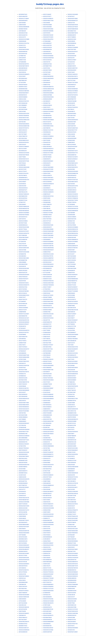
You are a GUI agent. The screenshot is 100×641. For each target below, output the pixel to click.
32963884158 (22, 584)
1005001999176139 (48, 609)
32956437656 (46, 510)
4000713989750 (47, 204)
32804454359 (22, 185)
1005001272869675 (24, 146)
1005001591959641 (48, 161)
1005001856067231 (72, 20)
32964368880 (22, 262)
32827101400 (70, 117)
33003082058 (47, 51)
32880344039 (22, 477)
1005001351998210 (48, 18)
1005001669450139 (24, 208)
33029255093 (71, 86)
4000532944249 (47, 274)
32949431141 (46, 442)
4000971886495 (71, 435)
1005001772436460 (72, 291)
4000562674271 (23, 190)
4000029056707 (47, 227)
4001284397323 (23, 216)
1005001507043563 (48, 318)
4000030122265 (23, 378)
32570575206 (46, 72)
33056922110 (22, 373)
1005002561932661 (48, 266)
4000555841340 (71, 218)
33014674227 (71, 16)
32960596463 (71, 293)
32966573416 (22, 59)
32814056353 (22, 491)
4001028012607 (47, 611)
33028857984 (46, 437)
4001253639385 (47, 26)
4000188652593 (23, 196)
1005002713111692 (48, 212)
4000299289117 (47, 551)
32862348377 (71, 316)
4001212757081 (47, 328)
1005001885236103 (72, 181)
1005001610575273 (24, 159)
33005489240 (71, 311)
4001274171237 (47, 221)
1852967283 (46, 427)
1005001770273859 (72, 82)
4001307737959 (23, 555)
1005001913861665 (48, 150)
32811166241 (70, 109)
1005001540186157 (72, 287)
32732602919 (22, 241)
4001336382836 (23, 396)
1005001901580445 (24, 210)
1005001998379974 (24, 404)
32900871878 (71, 272)
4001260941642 (23, 78)
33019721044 (46, 526)
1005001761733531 (48, 580)
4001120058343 (47, 276)
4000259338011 (71, 621)
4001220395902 (47, 181)
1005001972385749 (48, 245)
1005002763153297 (24, 526)
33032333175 (22, 37)
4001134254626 (71, 256)
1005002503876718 (24, 530)
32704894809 (22, 62)
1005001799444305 (72, 371)
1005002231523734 (24, 43)
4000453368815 (71, 216)
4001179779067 (23, 134)
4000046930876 (23, 20)
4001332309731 (71, 299)
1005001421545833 (72, 301)
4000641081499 (71, 237)
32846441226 (46, 200)
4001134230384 (23, 603)
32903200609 (71, 124)
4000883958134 (71, 570)
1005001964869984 (72, 78)
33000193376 (46, 501)
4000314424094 (47, 316)
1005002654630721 (48, 148)
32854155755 (46, 62)
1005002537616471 (24, 324)
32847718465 (22, 157)
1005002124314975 (72, 157)
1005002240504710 (24, 233)
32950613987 (71, 249)
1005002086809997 (48, 621)
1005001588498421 (72, 450)
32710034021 (22, 328)
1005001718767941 (48, 378)
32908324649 (71, 148)
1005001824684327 (24, 549)
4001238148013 (71, 481)
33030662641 (71, 262)
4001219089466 (71, 97)
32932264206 (71, 369)
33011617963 (46, 448)
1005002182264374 (48, 603)
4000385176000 (47, 70)
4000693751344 (23, 200)
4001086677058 (47, 66)
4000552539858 (23, 221)
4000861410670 (71, 66)
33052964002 (47, 623)
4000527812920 (23, 270)
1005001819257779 (72, 152)
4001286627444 (71, 31)
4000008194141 (23, 95)
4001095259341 (47, 262)
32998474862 (71, 305)
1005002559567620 (48, 57)
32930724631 (71, 72)
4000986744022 (23, 473)
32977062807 (71, 537)
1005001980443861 (24, 524)
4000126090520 (23, 394)
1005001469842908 (24, 357)
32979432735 (46, 594)
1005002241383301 (24, 444)
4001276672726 (71, 411)
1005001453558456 (48, 524)
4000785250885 (47, 24)
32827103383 (46, 140)
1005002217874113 (72, 92)
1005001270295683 (24, 212)
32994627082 (46, 311)
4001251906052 (47, 406)
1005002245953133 (48, 260)
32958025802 (71, 140)
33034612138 (71, 630)
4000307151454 (47, 361)
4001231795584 (23, 572)
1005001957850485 (48, 291)
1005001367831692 (48, 29)
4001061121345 (47, 340)
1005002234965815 (48, 192)
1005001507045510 (72, 95)
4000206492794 (71, 559)
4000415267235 (23, 272)
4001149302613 (47, 404)
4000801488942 (23, 466)
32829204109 (71, 475)
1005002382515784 (72, 347)
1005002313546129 (72, 194)
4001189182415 (23, 150)
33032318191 (22, 76)
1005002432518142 (72, 504)
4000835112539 (47, 278)
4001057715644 (23, 229)
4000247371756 (71, 326)
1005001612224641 (48, 506)
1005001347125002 (48, 295)
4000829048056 (23, 483)
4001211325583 (23, 289)
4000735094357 (23, 450)
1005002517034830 (48, 111)
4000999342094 (71, 590)
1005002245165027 (72, 235)
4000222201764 (71, 188)
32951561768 (22, 413)
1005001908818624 (48, 584)
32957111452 (70, 359)
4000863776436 (47, 384)
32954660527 (46, 390)
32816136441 (46, 80)
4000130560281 (71, 462)
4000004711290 (71, 543)
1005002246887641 (48, 258)
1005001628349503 (24, 124)
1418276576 (46, 435)
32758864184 (71, 382)
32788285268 (22, 427)
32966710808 (46, 481)
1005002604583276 (72, 208)
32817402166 (22, 121)
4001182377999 (23, 369)
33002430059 (71, 134)
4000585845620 (23, 454)
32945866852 (47, 530)
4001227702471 (23, 171)
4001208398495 (47, 596)
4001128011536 (71, 115)
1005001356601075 (48, 504)
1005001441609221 (72, 159)
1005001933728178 (24, 371)
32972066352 (22, 568)
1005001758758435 (48, 190)
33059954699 (71, 214)
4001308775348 (71, 495)
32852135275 (46, 565)
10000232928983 (23, 307)
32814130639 (46, 144)
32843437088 (22, 249)
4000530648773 (23, 470)
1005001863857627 (24, 499)
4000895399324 (71, 190)
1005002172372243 (48, 588)
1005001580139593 (72, 367)
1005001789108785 (72, 555)
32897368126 (46, 208)
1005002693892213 (72, 419)
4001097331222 (71, 423)
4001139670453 (71, 499)
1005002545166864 (72, 227)
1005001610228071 (72, 487)
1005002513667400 (24, 90)
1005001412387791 (24, 388)
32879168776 (46, 206)
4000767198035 (71, 522)
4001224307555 (47, 45)
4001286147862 (47, 347)
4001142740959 (71, 144)
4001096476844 (47, 617)
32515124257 (70, 254)
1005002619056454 (72, 415)
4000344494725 (23, 35)
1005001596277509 (48, 20)
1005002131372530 (72, 609)
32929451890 (71, 169)
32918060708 (22, 254)
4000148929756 (71, 322)
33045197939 (22, 280)
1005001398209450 (48, 78)
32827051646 (71, 183)
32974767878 (46, 33)
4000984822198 (23, 433)
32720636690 (71, 204)
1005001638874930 (72, 574)
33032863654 (22, 256)
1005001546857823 (72, 128)
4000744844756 (23, 336)
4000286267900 (23, 264)
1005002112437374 (48, 130)
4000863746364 (23, 29)
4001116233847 (23, 619)
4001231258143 (23, 293)
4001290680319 (47, 559)
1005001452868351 (48, 475)
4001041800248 (23, 303)
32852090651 (22, 204)
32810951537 (46, 487)
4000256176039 (23, 462)
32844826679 (71, 270)
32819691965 (22, 165)
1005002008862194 (72, 173)
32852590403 (47, 355)
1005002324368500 (24, 435)
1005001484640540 (72, 473)
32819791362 (46, 68)
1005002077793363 (48, 578)
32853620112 (22, 363)
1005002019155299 (24, 452)
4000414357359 (47, 419)
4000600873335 (23, 460)
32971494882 (22, 535)
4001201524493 (23, 537)
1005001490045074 (72, 196)
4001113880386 (23, 235)
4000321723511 (23, 309)
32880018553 (46, 409)
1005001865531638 (48, 126)
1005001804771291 (24, 431)
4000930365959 (47, 138)
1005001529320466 (24, 252)
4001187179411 (71, 105)
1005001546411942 (48, 301)
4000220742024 (47, 47)
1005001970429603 (72, 553)
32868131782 (46, 84)
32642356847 (22, 181)
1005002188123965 (24, 258)
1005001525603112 (24, 570)
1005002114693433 (24, 194)
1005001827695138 (72, 568)
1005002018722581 (72, 528)
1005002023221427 (24, 318)
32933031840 (71, 53)
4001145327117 (71, 388)
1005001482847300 (48, 421)
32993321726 (71, 22)
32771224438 (46, 272)
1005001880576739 (24, 382)
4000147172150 (47, 568)
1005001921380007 (48, 543)
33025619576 (22, 266)
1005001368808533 (72, 239)
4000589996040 (47, 537)
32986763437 (46, 194)
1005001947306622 (24, 576)
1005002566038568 (72, 466)
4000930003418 (23, 541)
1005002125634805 (72, 14)
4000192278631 (47, 375)
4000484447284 (23, 33)
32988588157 (71, 470)
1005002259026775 (24, 285)
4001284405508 (71, 55)
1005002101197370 (24, 332)
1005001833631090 (24, 268)
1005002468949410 (72, 210)
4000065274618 (47, 214)
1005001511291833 (24, 590)
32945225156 (22, 574)
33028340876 (71, 103)
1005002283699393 (24, 630)
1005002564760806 (72, 334)
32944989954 (47, 479)
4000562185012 (47, 493)
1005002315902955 (72, 491)
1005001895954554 (72, 233)
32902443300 (71, 497)
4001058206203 (71, 582)
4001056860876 (47, 576)
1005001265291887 (72, 518)
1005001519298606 (48, 241)
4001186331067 (71, 392)
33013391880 (71, 365)
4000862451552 (23, 623)
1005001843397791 (24, 64)
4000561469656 (23, 97)
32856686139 (71, 328)
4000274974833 (47, 146)
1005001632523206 (48, 254)
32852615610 (71, 547)
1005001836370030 (72, 24)
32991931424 (22, 578)
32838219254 (71, 45)
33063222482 (22, 99)
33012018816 (46, 22)
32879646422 (71, 437)
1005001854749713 (72, 76)
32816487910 (46, 555)
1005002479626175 (72, 510)
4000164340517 (23, 132)
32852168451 (22, 528)
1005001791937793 (72, 623)
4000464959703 (47, 53)
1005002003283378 (24, 479)
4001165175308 (23, 223)
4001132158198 (23, 543)
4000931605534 (71, 177)
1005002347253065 (48, 601)
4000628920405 (47, 415)
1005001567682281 (48, 243)
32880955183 (46, 185)
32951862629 (22, 31)
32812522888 (71, 295)
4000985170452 (23, 625)
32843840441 (46, 82)
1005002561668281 (72, 572)
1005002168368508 (24, 26)
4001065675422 (23, 14)
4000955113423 (23, 86)
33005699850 (47, 239)
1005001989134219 (72, 163)
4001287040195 (23, 609)
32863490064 (22, 599)
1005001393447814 (48, 39)
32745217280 (46, 470)
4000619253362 (71, 39)
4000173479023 (23, 347)
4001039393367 (71, 444)
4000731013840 (23, 245)
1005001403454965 (24, 594)
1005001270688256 (72, 198)
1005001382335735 (24, 497)
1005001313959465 (48, 303)
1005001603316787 (48, 627)
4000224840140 (71, 539)
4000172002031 (23, 384)
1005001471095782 (72, 247)
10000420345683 (72, 599)
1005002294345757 (24, 349)
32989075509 (22, 342)
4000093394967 (71, 378)
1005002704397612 (72, 107)
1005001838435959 (48, 97)
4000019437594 (23, 287)
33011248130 (70, 427)
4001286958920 (71, 252)
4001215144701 (47, 121)
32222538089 (22, 107)
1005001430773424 (24, 439)
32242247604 (71, 330)
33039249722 (22, 326)
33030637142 (46, 103)
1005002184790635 (48, 433)
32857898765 (46, 128)
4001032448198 (23, 512)
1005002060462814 (72, 119)
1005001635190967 (48, 388)
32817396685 (22, 419)
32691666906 (71, 468)
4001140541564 (23, 138)
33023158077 (71, 318)
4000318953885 (47, 561)
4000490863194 (47, 49)
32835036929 (71, 41)
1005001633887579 (48, 86)
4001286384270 (71, 355)
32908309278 (46, 159)
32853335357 (22, 144)
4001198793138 (47, 495)
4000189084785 (23, 316)
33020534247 (71, 506)
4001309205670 (23, 522)
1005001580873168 (48, 369)
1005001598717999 (24, 402)
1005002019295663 (72, 627)
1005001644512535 (48, 545)
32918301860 (46, 462)
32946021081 (71, 524)
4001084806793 (47, 268)
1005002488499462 (48, 247)
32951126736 (22, 218)
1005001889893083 (72, 278)
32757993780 (22, 425)
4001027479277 (47, 16)
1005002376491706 (24, 365)
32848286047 (46, 386)
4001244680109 (23, 239)
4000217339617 (47, 287)
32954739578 (46, 532)
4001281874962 (47, 613)
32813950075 (46, 101)
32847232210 (71, 342)
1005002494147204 (48, 196)
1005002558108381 (48, 55)
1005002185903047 (24, 545)
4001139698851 (23, 105)
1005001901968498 (48, 396)
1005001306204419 (72, 611)
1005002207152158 (72, 477)
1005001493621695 (72, 530)
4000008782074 (47, 607)
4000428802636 (47, 439)
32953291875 (22, 57)
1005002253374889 (24, 39)
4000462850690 (71, 138)
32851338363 (46, 557)
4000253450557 (47, 497)
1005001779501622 (24, 448)
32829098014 (46, 188)
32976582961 (71, 535)
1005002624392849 (24, 429)
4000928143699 (71, 446)
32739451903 (46, 289)
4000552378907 (71, 59)
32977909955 (71, 324)
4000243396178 (47, 175)
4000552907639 (47, 632)
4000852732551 (71, 514)
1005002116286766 (24, 115)
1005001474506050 (48, 586)
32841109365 (22, 22)
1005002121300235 (48, 359)
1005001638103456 (24, 557)
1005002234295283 (72, 557)
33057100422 (22, 163)
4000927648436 (47, 466)
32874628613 (46, 165)
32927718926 (46, 330)
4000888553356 (71, 413)
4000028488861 (71, 380)
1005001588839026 (72, 29)
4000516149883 (71, 336)
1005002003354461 (24, 274)
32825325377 (71, 596)
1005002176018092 (72, 338)
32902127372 (71, 64)
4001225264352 (47, 59)
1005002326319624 (72, 357)
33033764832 (46, 535)
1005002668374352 (24, 295)
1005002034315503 (48, 179)
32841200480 (46, 489)
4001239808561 (47, 367)
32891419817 (70, 433)
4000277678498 (71, 283)
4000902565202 (71, 615)
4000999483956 (71, 580)
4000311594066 (47, 413)
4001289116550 (71, 384)
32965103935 (22, 24)
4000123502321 (23, 130)
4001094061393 (47, 625)
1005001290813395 (24, 247)
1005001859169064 (72, 541)
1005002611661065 (24, 291)
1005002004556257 (48, 249)
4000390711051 (71, 551)
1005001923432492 (48, 313)
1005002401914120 (24, 142)
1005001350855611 (72, 274)
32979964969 (71, 266)
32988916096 (22, 311)
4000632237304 (71, 460)
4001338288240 (71, 340)
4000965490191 (71, 35)
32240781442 (46, 392)
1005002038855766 (24, 126)
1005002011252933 (72, 303)
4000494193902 (71, 113)
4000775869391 (23, 592)
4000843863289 (47, 520)
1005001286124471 (48, 233)
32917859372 (22, 493)
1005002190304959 (24, 532)
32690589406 (22, 41)
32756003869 (46, 41)
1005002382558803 (48, 119)
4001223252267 (71, 485)
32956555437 (22, 495)
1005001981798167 (24, 237)
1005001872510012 (24, 283)
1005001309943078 (72, 409)
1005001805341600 (24, 49)
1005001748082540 (24, 206)
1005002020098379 (48, 183)
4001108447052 (47, 468)
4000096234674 (23, 539)
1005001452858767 (72, 349)
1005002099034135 (72, 229)
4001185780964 (47, 157)
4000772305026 (23, 504)
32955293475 (46, 163)
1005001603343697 (24, 553)
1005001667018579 (24, 66)
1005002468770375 (72, 565)
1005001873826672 (24, 613)
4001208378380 (23, 109)
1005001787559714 (24, 128)
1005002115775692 (48, 152)
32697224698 (71, 136)
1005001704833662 (48, 235)
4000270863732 (23, 136)
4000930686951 (71, 192)
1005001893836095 (24, 390)
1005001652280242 (72, 493)
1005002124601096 (72, 613)
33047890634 (46, 417)
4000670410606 (71, 479)
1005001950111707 (72, 130)
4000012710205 (47, 155)
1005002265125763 (72, 185)
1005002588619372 (72, 561)
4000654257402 (47, 64)
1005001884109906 (48, 229)
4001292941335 (23, 53)
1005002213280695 (72, 47)
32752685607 (22, 301)
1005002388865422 (48, 485)
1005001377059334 (48, 572)
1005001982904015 (48, 516)
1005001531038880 (72, 241)
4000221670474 (23, 586)
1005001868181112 (72, 280)
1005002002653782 (24, 464)
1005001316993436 (24, 596)
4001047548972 (71, 258)
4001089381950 (47, 115)
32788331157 (22, 202)
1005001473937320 (72, 179)
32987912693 (46, 198)
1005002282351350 (24, 113)
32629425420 (22, 305)
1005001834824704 (24, 179)
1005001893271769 (72, 398)
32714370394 (22, 82)
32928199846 (22, 386)
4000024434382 (23, 508)
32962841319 (46, 553)
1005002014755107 (24, 231)
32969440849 (71, 243)
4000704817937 (71, 126)
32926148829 (22, 518)
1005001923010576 (72, 289)
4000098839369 (23, 582)
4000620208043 (47, 105)
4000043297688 (47, 95)
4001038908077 (71, 332)
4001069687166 (23, 260)
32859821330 (71, 221)
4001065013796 (71, 425)
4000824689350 (71, 578)
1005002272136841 (24, 18)
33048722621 (46, 563)
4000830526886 (71, 421)
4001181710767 (22, 169)
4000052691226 (47, 444)
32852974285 (71, 464)
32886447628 (46, 252)
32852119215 (22, 344)
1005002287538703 (48, 431)
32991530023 (46, 460)
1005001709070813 (48, 177)
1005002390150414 (72, 563)
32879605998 (46, 353)
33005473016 (46, 173)
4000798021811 (23, 80)
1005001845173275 (72, 150)
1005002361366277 (48, 491)
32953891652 (22, 338)
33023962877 (71, 351)
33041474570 (71, 456)
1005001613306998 (48, 31)
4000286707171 (71, 406)
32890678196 (71, 588)
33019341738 (70, 394)
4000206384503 (71, 175)
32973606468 (46, 425)
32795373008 (22, 359)
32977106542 (46, 338)
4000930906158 (23, 51)
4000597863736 (71, 165)
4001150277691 (47, 342)
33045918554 (22, 183)
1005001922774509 (72, 200)
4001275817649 (47, 218)
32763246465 (22, 601)
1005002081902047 (24, 423)
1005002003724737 (24, 510)
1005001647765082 (24, 214)
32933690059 (22, 353)
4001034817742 (23, 481)
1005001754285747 (48, 452)
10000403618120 (23, 188)
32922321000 (71, 489)
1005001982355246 (72, 309)
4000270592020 (23, 276)
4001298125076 (71, 307)
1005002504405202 (24, 559)
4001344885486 (71, 501)
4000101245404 (71, 592)
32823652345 (22, 605)
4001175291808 (71, 264)
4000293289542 (47, 363)
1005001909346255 (48, 264)
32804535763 (46, 547)
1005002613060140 (24, 607)
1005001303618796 (72, 454)
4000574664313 (23, 617)
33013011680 (22, 468)
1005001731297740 (48, 237)
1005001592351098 (24, 227)
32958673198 (46, 450)
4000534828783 (23, 16)
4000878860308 (71, 586)
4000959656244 (23, 225)
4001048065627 (47, 43)
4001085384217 (47, 216)
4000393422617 (23, 70)
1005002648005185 (48, 429)
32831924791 (70, 57)
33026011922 (22, 367)
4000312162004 (71, 260)
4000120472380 (71, 526)
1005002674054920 (72, 171)
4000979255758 (23, 514)
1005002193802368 (48, 231)
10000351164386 (71, 101)
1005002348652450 (24, 119)
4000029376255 (71, 132)
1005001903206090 (48, 92)
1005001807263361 (48, 35)
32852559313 (22, 400)
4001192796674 (23, 175)
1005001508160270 (48, 615)
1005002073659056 (48, 285)
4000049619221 (71, 84)
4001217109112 (22, 340)
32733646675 (71, 458)
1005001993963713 (48, 454)
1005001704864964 (72, 584)
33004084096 (71, 161)
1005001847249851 (72, 632)
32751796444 (46, 357)
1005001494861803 (72, 88)
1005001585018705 (72, 167)
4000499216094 (47, 210)
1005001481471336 (24, 117)
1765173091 (70, 344)
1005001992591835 (48, 171)
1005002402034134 (48, 464)
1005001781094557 (72, 320)
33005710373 (46, 107)
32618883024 (22, 375)
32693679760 (22, 47)
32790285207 (22, 351)
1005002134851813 (72, 74)
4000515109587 (47, 549)
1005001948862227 (48, 456)
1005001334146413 (48, 570)
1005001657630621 (24, 487)
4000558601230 (71, 605)
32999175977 (22, 297)
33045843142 (46, 113)
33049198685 (22, 334)
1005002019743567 (48, 574)
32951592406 (46, 473)
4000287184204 (23, 84)
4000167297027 (71, 375)
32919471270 (22, 45)
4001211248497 (47, 14)
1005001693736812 (24, 456)
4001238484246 (23, 103)
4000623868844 (23, 417)
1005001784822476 (72, 516)
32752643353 (71, 62)
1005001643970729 (24, 320)
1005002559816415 (72, 576)
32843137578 (46, 528)
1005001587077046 (24, 161)
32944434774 (46, 458)
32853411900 (22, 111)
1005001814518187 (72, 146)
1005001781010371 (23, 278)
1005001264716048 (24, 155)
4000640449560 (47, 99)
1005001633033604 (48, 380)
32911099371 (46, 371)
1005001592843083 (48, 590)
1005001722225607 (24, 313)
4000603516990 (47, 309)
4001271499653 (71, 37)
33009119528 (46, 293)
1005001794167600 (72, 520)
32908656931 (46, 402)
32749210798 (22, 446)
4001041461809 (47, 351)
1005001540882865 (48, 522)
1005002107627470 (24, 101)
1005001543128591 (72, 361)
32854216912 (22, 580)
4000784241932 (23, 458)
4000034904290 (47, 90)
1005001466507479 (48, 109)
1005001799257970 (24, 361)
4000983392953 (23, 551)
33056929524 (47, 223)
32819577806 (71, 603)
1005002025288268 (24, 547)
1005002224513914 (72, 353)
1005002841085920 (24, 322)
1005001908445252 (24, 398)
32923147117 (22, 489)
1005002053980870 (24, 74)
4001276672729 (47, 270)
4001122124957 (23, 148)
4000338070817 (71, 276)
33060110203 (46, 336)
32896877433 (46, 74)
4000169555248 (71, 439)
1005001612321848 (48, 630)
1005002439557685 (48, 283)
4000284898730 (71, 155)
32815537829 (46, 400)
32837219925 (46, 499)
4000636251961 (71, 121)
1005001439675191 (72, 68)
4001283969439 (23, 632)
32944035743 (46, 142)
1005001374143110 (23, 173)
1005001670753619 (48, 37)
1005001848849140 (72, 373)
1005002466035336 (48, 88)
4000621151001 (71, 452)
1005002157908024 (48, 136)
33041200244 (22, 72)
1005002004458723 (24, 330)
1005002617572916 (48, 169)
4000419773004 (47, 477)
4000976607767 (71, 99)
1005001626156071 (24, 92)
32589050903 (47, 332)
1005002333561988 (24, 501)
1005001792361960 (24, 411)
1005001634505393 (48, 514)
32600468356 (47, 483)
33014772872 (46, 382)
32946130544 (71, 404)
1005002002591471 (72, 51)
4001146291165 (23, 588)
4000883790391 (47, 117)
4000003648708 (47, 619)
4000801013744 (71, 619)
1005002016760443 (72, 431)
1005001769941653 (72, 532)
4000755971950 (71, 49)
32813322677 (22, 392)
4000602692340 (47, 124)
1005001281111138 (48, 349)
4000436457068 (71, 607)
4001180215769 (23, 380)
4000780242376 (23, 192)
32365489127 (46, 539)
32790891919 (46, 592)
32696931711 (46, 518)
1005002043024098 (48, 508)
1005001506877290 (24, 355)
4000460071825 (47, 326)
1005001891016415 (48, 299)
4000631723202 (71, 285)
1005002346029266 (24, 167)
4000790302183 (47, 373)
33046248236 (71, 594)
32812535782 (46, 334)
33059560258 (47, 132)
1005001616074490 (48, 225)
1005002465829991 (48, 365)
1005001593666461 (48, 394)
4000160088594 (71, 43)
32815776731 (70, 429)
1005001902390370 (24, 621)
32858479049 (46, 541)
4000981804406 (23, 88)
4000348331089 (71, 268)
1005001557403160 (48, 599)
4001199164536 (47, 423)
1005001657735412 (24, 520)
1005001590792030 (72, 386)
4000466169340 (23, 68)
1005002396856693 (48, 446)
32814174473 (70, 625)
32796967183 (22, 55)
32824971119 (46, 320)
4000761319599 (71, 417)
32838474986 (71, 402)
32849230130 (71, 508)
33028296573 (71, 111)
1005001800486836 (48, 398)
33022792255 (22, 243)
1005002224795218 (72, 483)
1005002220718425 (72, 26)
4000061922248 (71, 442)
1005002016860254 (72, 231)
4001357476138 (23, 561)
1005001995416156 (72, 363)
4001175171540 (71, 80)
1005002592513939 (24, 506)
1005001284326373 (24, 409)
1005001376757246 (48, 307)
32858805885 (47, 202)
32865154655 (46, 512)
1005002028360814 (24, 563)
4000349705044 (23, 565)
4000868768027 (71, 512)
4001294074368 (23, 415)
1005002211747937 (48, 344)
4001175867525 (23, 485)
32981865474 (22, 615)
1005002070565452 (48, 280)
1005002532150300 (24, 152)
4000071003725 (23, 299)
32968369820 (22, 421)
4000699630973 (23, 177)
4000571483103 (71, 390)
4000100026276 (47, 305)
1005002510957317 (24, 627)
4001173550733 (47, 582)
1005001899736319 (72, 33)
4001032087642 (23, 198)
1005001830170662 (72, 18)
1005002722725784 (72, 206)
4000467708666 (47, 297)
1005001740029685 (48, 167)
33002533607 (46, 134)
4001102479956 (71, 225)
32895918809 (22, 516)
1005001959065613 (24, 406)
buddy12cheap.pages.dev (50, 4)
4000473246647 (71, 313)
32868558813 (71, 142)
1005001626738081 (72, 549)
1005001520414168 (72, 448)
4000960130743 (71, 400)
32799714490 (46, 605)
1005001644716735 (48, 256)
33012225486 (71, 223)
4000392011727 (47, 324)
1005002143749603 (72, 90)
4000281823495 (71, 601)
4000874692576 (47, 322)
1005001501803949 (72, 545)
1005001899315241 (24, 140)
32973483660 (71, 212)
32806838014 (71, 396)
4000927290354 (71, 202)
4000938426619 (71, 70)
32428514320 (22, 475)
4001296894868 (23, 437)
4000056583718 (23, 442)
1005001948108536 (48, 76)
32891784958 (22, 611)
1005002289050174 (72, 245)
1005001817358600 (48, 411)
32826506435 (71, 297)
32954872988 (71, 617)
